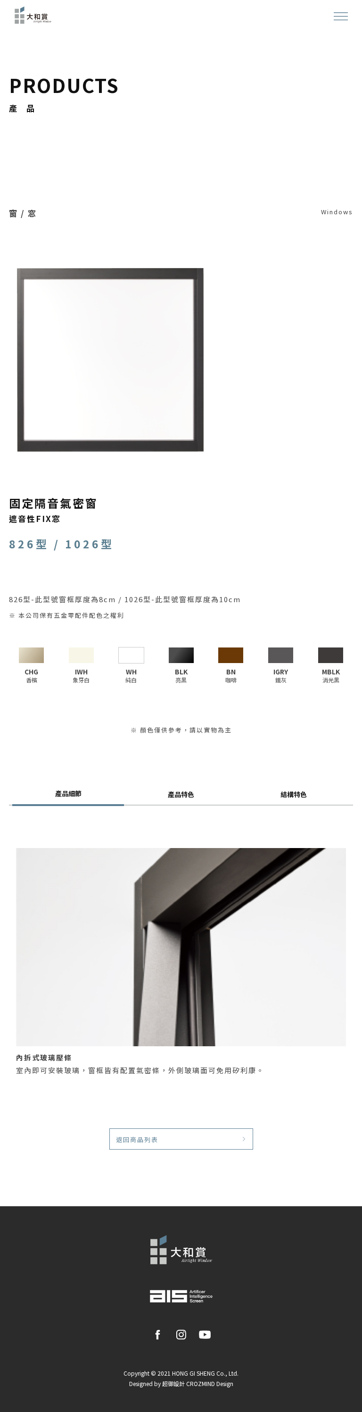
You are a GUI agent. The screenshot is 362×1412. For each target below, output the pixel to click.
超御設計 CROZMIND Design (197, 1383)
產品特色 (181, 794)
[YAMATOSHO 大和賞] (33, 14)
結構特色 (293, 794)
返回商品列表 (137, 1139)
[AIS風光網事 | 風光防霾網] (181, 1295)
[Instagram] (181, 1333)
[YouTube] (205, 1333)
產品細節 (68, 793)
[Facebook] (158, 1333)
